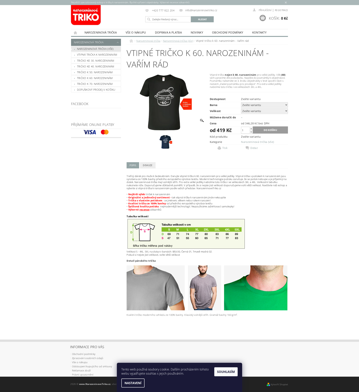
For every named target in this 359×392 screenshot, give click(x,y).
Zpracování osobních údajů (87, 358)
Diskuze (147, 165)
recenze (144, 209)
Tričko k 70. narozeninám (95, 84)
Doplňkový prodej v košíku (96, 89)
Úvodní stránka (75, 32)
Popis (133, 165)
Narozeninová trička (101, 32)
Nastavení (133, 383)
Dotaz (254, 148)
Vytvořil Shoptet (279, 384)
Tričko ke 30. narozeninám (95, 60)
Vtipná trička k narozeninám (97, 54)
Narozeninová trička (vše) (95, 49)
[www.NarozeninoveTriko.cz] (86, 15)
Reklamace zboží (81, 370)
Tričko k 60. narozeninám (95, 78)
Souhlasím (226, 372)
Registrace (281, 10)
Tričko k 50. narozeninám (95, 72)
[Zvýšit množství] (251, 128)
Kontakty (259, 32)
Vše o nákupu (136, 32)
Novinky (197, 32)
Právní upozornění (82, 374)
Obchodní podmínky (227, 32)
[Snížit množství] (251, 132)
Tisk (224, 148)
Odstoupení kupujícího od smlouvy (92, 366)
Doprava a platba (168, 32)
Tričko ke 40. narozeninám (95, 66)
